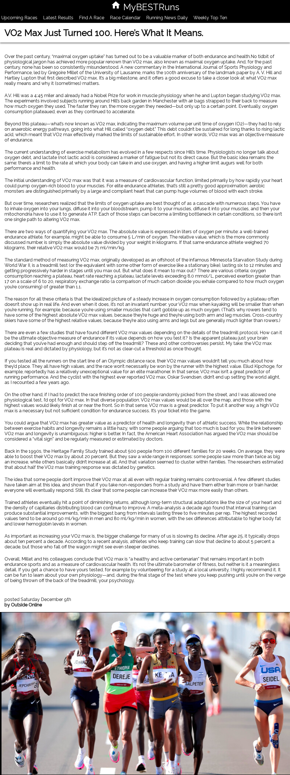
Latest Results (58, 17)
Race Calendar (125, 17)
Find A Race (91, 17)
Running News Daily (167, 17)
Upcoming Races (19, 17)
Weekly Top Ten (210, 17)
